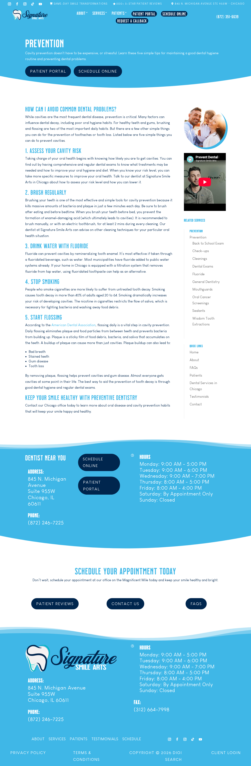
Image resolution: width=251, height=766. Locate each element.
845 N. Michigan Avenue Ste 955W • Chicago (210, 3)
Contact (196, 404)
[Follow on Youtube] (200, 739)
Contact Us (125, 603)
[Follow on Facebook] (17, 4)
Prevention (198, 237)
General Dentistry (206, 282)
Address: (36, 471)
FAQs (194, 368)
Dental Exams (202, 266)
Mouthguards (202, 289)
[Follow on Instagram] (9, 4)
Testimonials (199, 396)
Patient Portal (144, 13)
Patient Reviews (55, 603)
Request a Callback (132, 20)
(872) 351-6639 (227, 16)
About (81, 13)
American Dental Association (73, 325)
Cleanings (199, 259)
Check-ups (200, 251)
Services (98, 13)
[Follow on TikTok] (32, 4)
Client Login (226, 752)
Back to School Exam (208, 243)
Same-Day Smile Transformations (80, 3)
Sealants (198, 311)
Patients (118, 13)
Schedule (131, 739)
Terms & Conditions (86, 756)
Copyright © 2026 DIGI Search (155, 756)
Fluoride (198, 274)
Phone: (34, 515)
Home (194, 352)
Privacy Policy (28, 752)
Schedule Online (174, 13)
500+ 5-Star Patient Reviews (139, 3)
